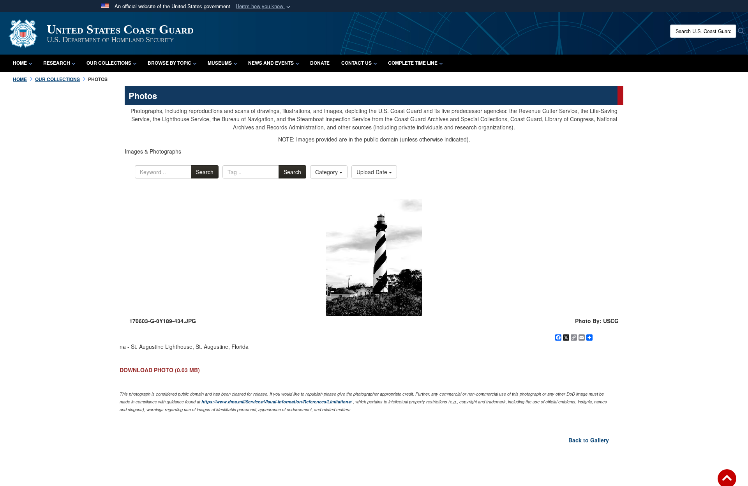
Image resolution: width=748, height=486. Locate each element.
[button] (264, 6)
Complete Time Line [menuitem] (413, 62)
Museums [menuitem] (220, 62)
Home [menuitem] (20, 62)
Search (204, 172)
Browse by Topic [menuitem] (169, 62)
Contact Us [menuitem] (356, 62)
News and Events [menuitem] (271, 62)
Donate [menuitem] (320, 62)
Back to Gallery (588, 440)
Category (327, 172)
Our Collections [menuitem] (108, 62)
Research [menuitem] (56, 62)
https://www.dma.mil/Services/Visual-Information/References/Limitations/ (276, 402)
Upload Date (372, 172)
